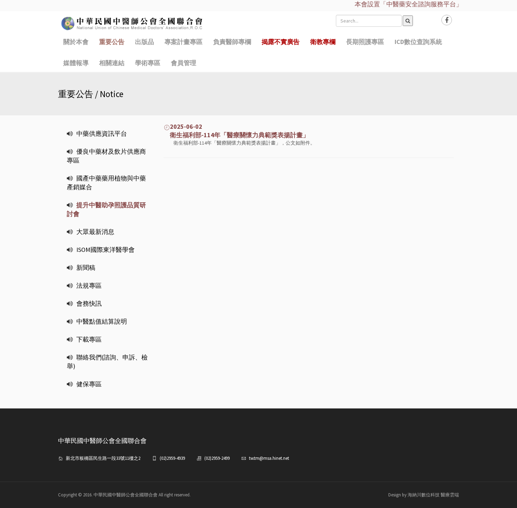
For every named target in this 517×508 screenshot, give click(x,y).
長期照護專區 (365, 42)
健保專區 (89, 384)
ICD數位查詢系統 (418, 42)
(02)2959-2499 (217, 458)
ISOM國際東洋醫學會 (105, 250)
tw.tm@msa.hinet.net (269, 458)
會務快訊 (89, 303)
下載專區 (89, 339)
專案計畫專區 (184, 42)
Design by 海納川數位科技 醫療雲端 (423, 495)
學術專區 (147, 63)
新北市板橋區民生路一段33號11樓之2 (103, 458)
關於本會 (76, 42)
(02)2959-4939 (172, 458)
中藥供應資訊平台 (101, 133)
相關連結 (112, 63)
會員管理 (183, 63)
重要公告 (112, 42)
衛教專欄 (323, 42)
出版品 (144, 42)
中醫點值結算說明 (101, 321)
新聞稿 (85, 267)
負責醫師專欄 (232, 42)
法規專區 (89, 285)
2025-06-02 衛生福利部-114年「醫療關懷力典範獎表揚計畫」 (236, 130)
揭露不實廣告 (281, 42)
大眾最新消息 (95, 232)
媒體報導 (76, 63)
